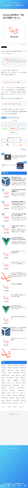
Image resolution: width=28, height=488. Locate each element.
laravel (10, 117)
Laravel (4, 117)
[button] (14, 132)
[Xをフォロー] (7, 140)
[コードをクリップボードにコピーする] (25, 60)
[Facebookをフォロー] (20, 140)
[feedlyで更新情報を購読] (7, 144)
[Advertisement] (14, 429)
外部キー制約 (16, 117)
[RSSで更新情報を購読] (20, 144)
